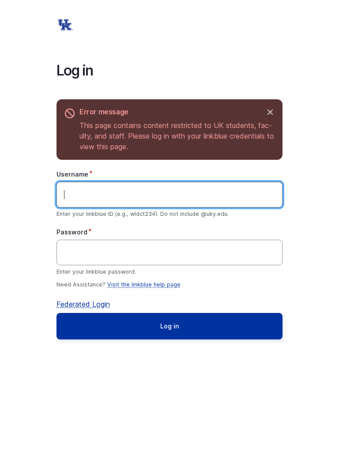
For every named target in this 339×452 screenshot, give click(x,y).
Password (71, 232)
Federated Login (83, 304)
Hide (270, 111)
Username (72, 174)
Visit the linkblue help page (144, 284)
